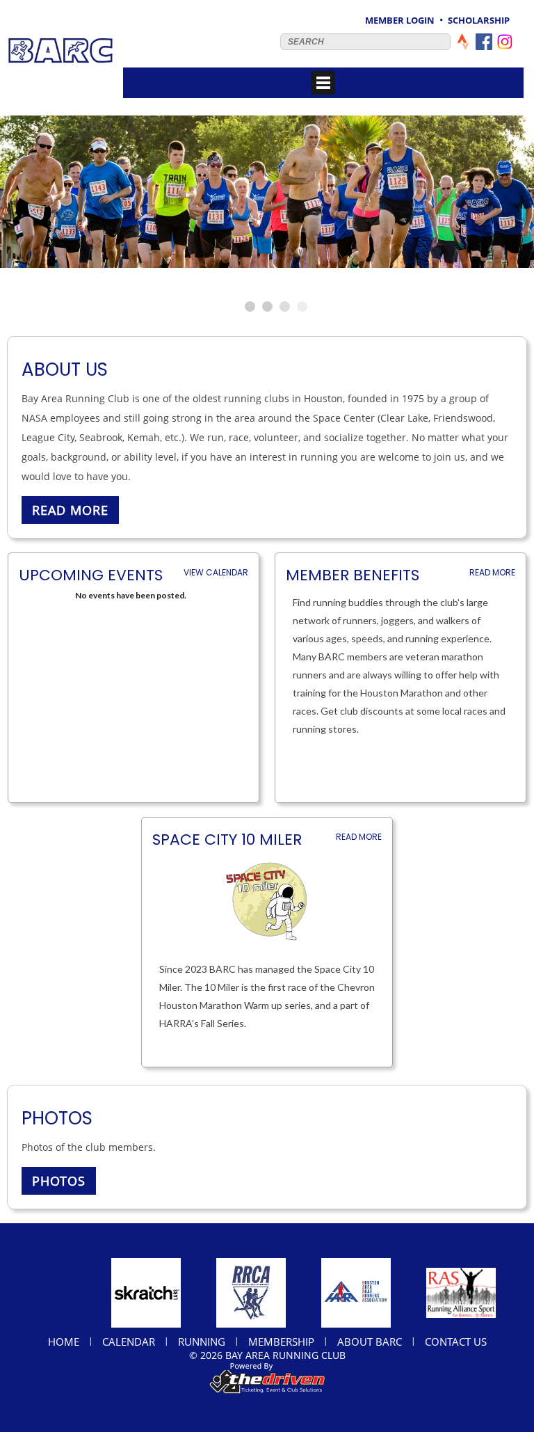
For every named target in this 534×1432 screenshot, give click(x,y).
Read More (492, 572)
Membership (281, 1342)
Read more (70, 510)
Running (201, 1342)
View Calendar (216, 572)
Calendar (128, 1342)
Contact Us (456, 1342)
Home (63, 1342)
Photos (59, 1180)
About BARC (369, 1342)
